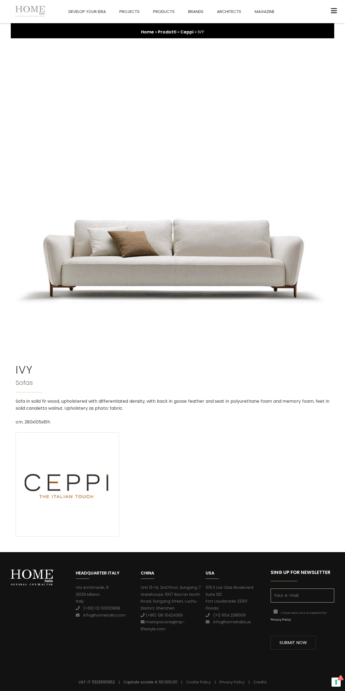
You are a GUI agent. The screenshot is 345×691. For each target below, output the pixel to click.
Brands (195, 11)
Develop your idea (87, 11)
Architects (229, 11)
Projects (129, 11)
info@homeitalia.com (103, 615)
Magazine (264, 11)
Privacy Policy (281, 619)
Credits (260, 682)
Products (164, 11)
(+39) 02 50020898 (100, 608)
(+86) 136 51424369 (163, 615)
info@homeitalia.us (230, 622)
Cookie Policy (198, 682)
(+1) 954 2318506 (227, 615)
